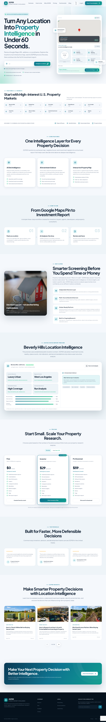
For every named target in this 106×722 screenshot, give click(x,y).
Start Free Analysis (92, 3)
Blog (70, 3)
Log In (81, 3)
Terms (96, 718)
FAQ (38, 705)
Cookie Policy (60, 708)
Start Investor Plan (53, 500)
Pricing (55, 3)
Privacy (92, 718)
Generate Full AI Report (90, 69)
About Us (39, 702)
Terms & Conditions (61, 705)
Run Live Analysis (93, 366)
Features (30, 3)
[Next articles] (59, 644)
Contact (39, 711)
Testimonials (62, 3)
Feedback (39, 708)
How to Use (39, 3)
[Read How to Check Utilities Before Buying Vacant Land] (19, 614)
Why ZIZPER (47, 3)
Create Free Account (20, 500)
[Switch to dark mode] (76, 3)
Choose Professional (86, 500)
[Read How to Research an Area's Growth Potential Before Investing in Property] (53, 614)
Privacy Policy (60, 702)
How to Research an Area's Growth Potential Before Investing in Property (51, 628)
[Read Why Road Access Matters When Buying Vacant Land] (86, 614)
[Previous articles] (47, 644)
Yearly (56, 450)
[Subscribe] (100, 707)
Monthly (48, 450)
